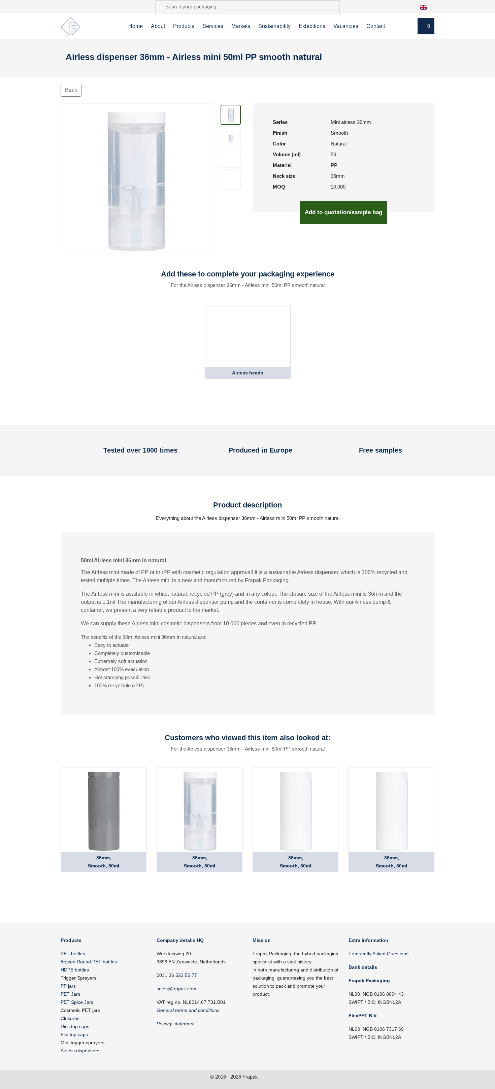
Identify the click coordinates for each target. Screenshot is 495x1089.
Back (71, 90)
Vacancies (345, 26)
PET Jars (70, 994)
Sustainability (274, 26)
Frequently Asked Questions (378, 953)
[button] (427, 6)
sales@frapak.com (176, 988)
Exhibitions (312, 26)
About (158, 26)
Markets (240, 26)
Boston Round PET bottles (89, 961)
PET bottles (73, 953)
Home (135, 26)
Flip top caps (74, 1034)
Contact (375, 26)
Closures (70, 1018)
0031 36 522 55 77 (177, 975)
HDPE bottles (75, 969)
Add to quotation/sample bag (343, 212)
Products (183, 26)
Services (212, 26)
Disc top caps (75, 1026)
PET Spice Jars (77, 1002)
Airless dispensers (80, 1050)
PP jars (68, 986)
